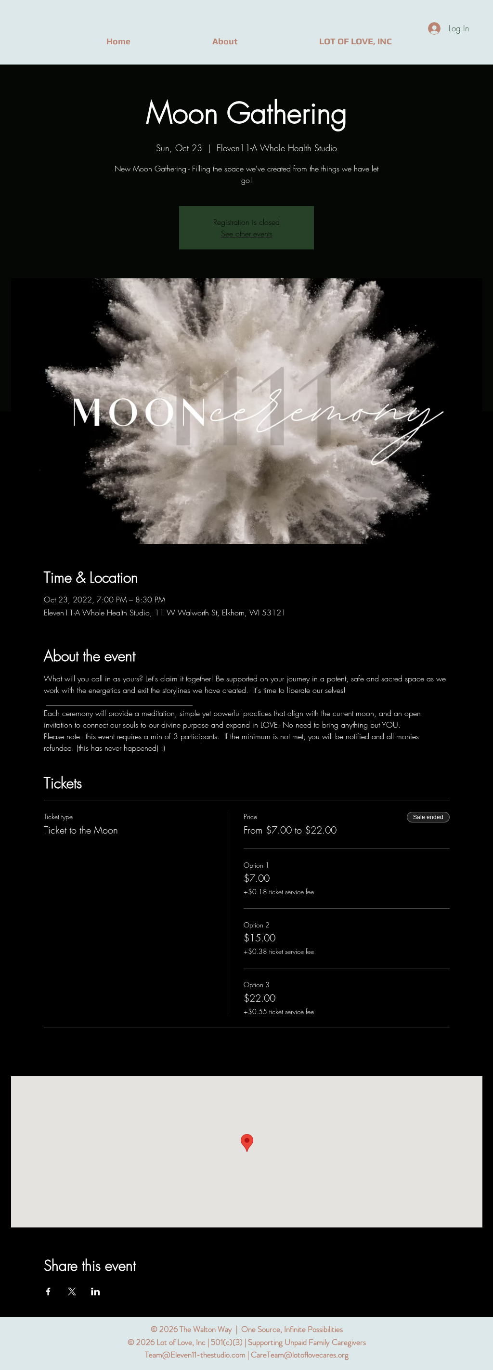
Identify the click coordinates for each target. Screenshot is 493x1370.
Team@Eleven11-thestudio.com (195, 1354)
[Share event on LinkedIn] (95, 1291)
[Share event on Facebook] (48, 1291)
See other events (246, 233)
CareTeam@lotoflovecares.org (300, 1354)
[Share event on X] (72, 1291)
